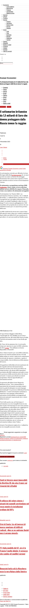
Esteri (5, 30)
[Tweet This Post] (16, 152)
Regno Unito (9, 25)
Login (25, 453)
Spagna (8, 28)
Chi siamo (5, 591)
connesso (10, 460)
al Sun (7, 348)
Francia (8, 21)
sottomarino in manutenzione (13, 440)
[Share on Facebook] (16, 150)
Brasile (8, 36)
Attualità (5, 43)
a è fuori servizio (16, 175)
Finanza (8, 10)
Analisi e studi (7, 45)
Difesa (5, 16)
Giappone (9, 38)
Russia (8, 26)
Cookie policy (6, 595)
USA (7, 31)
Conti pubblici (10, 6)
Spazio (5, 41)
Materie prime (10, 13)
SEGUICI (2, 435)
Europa (5, 20)
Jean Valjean (3, 147)
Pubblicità (5, 589)
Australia (8, 35)
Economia (6, 5)
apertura (13, 437)
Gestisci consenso (7, 597)
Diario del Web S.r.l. (5, 601)
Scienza (5, 46)
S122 (14, 438)
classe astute (19, 437)
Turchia (8, 40)
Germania (9, 23)
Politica (5, 18)
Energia (5, 15)
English (5, 49)
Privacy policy (6, 593)
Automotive (9, 8)
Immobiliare (9, 11)
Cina (7, 33)
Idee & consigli (7, 51)
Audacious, (3, 187)
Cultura (5, 48)
